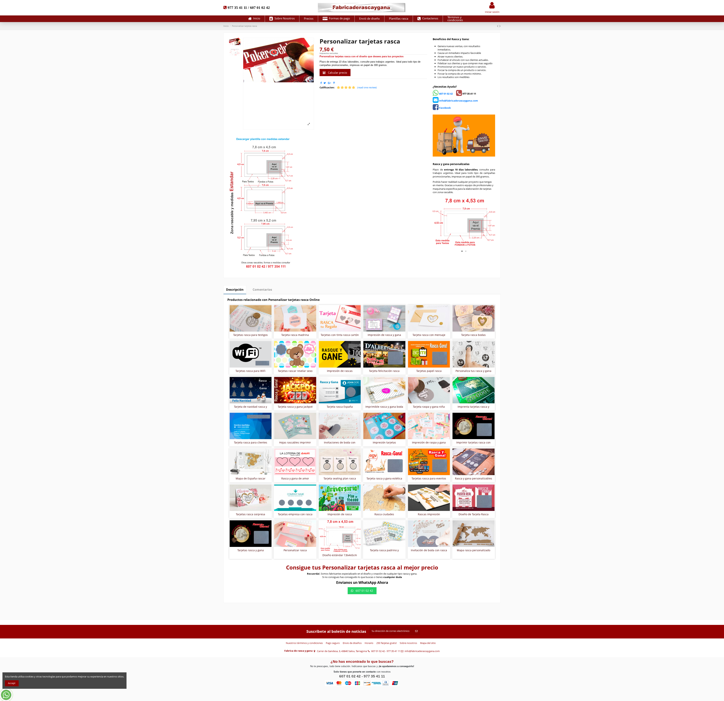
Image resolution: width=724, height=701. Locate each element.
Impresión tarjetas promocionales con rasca (384, 444)
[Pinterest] (334, 83)
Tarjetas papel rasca (429, 371)
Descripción (235, 289)
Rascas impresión (429, 514)
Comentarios (262, 289)
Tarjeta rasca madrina (295, 335)
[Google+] (329, 83)
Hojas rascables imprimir (295, 442)
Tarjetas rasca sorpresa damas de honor (250, 515)
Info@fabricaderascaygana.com (458, 100)
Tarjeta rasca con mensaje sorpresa (429, 336)
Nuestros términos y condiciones (304, 643)
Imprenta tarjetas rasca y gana (473, 408)
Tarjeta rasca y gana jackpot (295, 406)
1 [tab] (462, 251)
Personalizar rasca (295, 550)
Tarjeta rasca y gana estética (384, 478)
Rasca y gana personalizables (473, 478)
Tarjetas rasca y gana (250, 550)
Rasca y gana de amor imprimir (295, 480)
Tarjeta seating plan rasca (340, 478)
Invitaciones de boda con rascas (339, 444)
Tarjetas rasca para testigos (250, 335)
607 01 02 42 (446, 93)
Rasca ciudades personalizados (384, 515)
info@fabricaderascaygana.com (422, 651)
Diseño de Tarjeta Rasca (474, 514)
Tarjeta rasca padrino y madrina (384, 551)
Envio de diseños (352, 643)
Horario (369, 643)
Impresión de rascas (340, 371)
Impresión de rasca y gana (384, 335)
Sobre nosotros (408, 643)
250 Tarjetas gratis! (386, 643)
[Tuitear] (325, 83)
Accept (11, 683)
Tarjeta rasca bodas (473, 335)
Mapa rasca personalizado (473, 550)
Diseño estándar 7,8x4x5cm (339, 555)
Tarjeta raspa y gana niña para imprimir (429, 408)
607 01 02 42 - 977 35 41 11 (385, 651)
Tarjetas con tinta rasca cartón (340, 335)
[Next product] (500, 25)
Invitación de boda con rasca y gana (429, 551)
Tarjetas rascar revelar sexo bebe (295, 372)
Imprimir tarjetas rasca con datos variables (473, 444)
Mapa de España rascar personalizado (250, 480)
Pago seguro (333, 643)
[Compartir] (321, 83)
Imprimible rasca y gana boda (384, 406)
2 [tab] (466, 251)
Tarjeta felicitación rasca (384, 371)
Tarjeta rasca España (340, 406)
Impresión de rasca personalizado (339, 515)
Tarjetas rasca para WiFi (250, 371)
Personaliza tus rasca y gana (473, 371)
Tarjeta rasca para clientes (250, 442)
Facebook (445, 107)
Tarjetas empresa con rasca (295, 514)
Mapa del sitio (428, 643)
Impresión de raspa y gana (429, 442)
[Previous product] (498, 25)
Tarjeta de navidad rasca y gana (250, 408)
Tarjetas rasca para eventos (429, 478)
